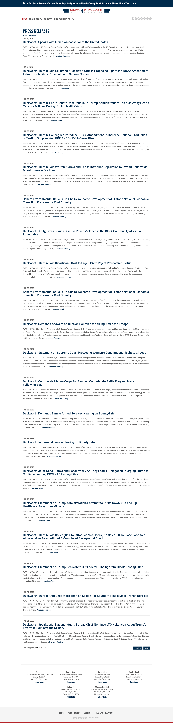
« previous (138, 648)
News (24, 19)
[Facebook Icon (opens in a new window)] (136, 18)
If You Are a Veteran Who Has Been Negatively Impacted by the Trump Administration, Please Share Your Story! (81, 3)
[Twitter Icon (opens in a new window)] (141, 18)
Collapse (33, 35)
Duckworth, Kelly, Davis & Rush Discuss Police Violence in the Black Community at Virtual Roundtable (82, 232)
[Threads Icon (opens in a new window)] (150, 18)
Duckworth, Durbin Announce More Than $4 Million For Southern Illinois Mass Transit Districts (85, 596)
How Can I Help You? (104, 712)
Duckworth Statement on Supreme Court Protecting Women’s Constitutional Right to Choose (84, 352)
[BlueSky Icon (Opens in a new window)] (138, 18)
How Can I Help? (62, 19)
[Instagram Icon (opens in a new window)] (147, 18)
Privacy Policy (94, 718)
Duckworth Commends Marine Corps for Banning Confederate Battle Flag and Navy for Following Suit (80, 383)
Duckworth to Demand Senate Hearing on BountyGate (59, 442)
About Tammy (74, 712)
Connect (48, 19)
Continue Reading (63, 56)
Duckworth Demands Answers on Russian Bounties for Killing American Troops (75, 324)
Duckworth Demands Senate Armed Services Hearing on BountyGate (69, 413)
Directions (39, 682)
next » (147, 648)
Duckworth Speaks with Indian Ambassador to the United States (65, 42)
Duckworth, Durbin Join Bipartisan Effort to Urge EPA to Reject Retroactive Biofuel (77, 263)
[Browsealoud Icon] (133, 18)
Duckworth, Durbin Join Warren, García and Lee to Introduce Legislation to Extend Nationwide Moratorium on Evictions (85, 168)
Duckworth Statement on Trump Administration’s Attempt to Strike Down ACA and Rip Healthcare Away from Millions (80, 504)
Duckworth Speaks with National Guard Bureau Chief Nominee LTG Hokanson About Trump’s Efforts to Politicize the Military (84, 626)
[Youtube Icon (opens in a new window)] (144, 18)
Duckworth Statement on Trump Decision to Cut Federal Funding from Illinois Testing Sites (83, 567)
